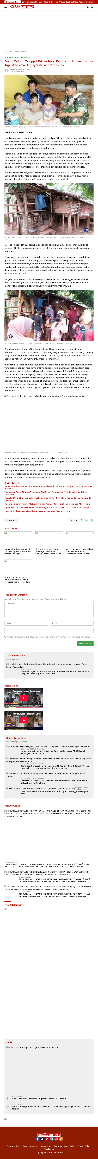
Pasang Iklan (46, 1146)
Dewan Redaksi (30, 1146)
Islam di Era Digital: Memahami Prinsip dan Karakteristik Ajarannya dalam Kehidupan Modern (51, 1107)
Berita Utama (10, 57)
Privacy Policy (84, 1146)
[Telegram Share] (86, 520)
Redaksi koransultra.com (19, 70)
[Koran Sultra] (21, 7)
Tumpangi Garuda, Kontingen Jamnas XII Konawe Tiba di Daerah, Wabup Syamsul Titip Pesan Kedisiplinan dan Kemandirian (55, 767)
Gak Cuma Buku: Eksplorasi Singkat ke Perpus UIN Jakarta (39, 1099)
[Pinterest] (47, 1139)
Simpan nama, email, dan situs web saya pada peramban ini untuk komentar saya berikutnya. (48, 637)
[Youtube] (56, 1139)
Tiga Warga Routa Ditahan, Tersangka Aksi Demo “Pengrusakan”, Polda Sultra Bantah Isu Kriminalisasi (46, 493)
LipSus (27, 57)
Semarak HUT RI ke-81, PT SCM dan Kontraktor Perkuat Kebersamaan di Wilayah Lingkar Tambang (54, 782)
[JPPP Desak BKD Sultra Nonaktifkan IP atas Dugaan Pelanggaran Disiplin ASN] (40, 788)
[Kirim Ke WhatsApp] (92, 520)
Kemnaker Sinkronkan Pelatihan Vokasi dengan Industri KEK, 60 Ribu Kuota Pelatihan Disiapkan (48, 507)
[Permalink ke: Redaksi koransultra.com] (6, 70)
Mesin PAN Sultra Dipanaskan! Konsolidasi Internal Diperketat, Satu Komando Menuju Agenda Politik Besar (47, 499)
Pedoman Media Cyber (64, 1146)
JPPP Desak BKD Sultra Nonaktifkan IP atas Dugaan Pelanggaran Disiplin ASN (54, 792)
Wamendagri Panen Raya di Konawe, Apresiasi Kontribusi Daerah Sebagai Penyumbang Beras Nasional (48, 487)
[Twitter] (42, 1139)
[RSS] (61, 1139)
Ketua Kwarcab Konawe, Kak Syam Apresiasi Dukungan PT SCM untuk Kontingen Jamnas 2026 (53, 752)
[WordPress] (52, 1139)
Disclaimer (49, 1149)
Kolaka (20, 57)
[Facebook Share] (71, 520)
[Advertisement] (49, 29)
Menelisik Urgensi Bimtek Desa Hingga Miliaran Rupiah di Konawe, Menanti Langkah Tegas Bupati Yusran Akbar (55, 672)
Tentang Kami (13, 1146)
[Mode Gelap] (87, 7)
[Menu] (6, 7)
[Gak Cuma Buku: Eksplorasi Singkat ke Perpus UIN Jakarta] (49, 1070)
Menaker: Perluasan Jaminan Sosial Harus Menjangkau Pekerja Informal (37, 511)
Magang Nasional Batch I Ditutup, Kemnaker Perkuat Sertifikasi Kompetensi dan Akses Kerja (47, 504)
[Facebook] (37, 1139)
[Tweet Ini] (76, 520)
